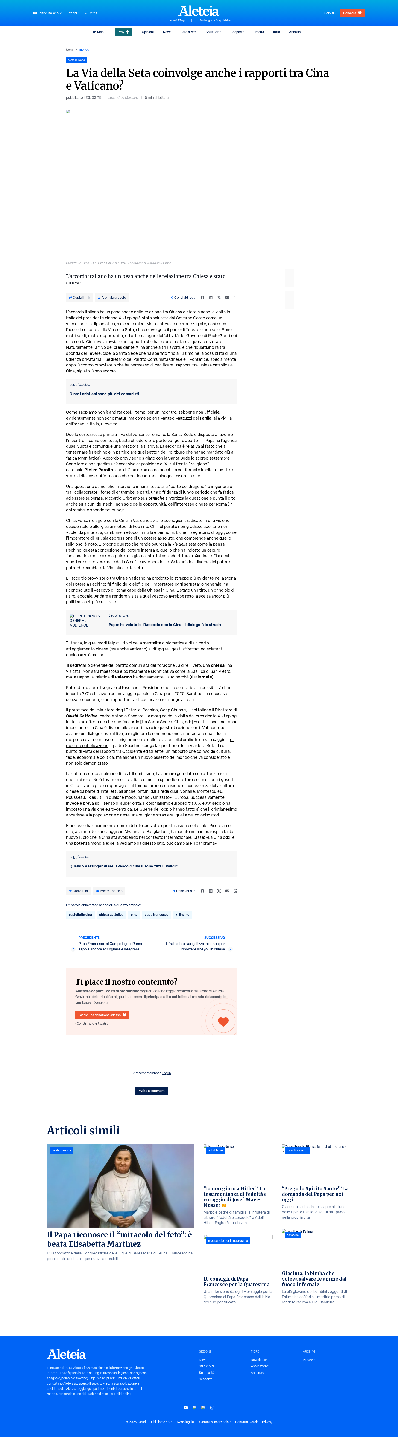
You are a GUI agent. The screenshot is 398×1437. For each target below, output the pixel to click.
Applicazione (260, 1366)
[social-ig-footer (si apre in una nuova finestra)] (212, 1407)
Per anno (309, 1360)
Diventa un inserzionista (214, 1422)
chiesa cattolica (111, 914)
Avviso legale (185, 1422)
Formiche (155, 498)
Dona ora (349, 13)
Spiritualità (213, 32)
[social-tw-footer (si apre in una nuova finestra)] (203, 1407)
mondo (84, 49)
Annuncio (257, 1373)
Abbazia (295, 32)
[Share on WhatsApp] (235, 297)
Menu (101, 32)
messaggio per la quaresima (228, 1241)
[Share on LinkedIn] (211, 297)
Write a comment (152, 1090)
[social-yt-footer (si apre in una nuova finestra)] (186, 1407)
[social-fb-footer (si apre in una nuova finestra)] (195, 1407)
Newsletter (259, 1360)
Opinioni (148, 32)
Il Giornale (201, 677)
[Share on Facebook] (202, 297)
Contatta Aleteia (246, 1422)
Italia (276, 32)
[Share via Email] (227, 297)
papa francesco (156, 914)
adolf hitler (215, 1150)
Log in (166, 1073)
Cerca (93, 13)
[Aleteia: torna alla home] (199, 10)
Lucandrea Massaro (123, 97)
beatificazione (61, 1150)
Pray (121, 32)
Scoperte (237, 32)
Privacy (267, 1422)
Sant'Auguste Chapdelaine (215, 20)
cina (134, 914)
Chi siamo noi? (161, 1422)
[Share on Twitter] (219, 297)
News (167, 32)
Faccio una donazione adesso (100, 1015)
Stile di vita (188, 32)
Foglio (205, 418)
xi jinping (183, 914)
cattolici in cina (80, 914)
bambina (293, 1235)
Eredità (259, 32)
